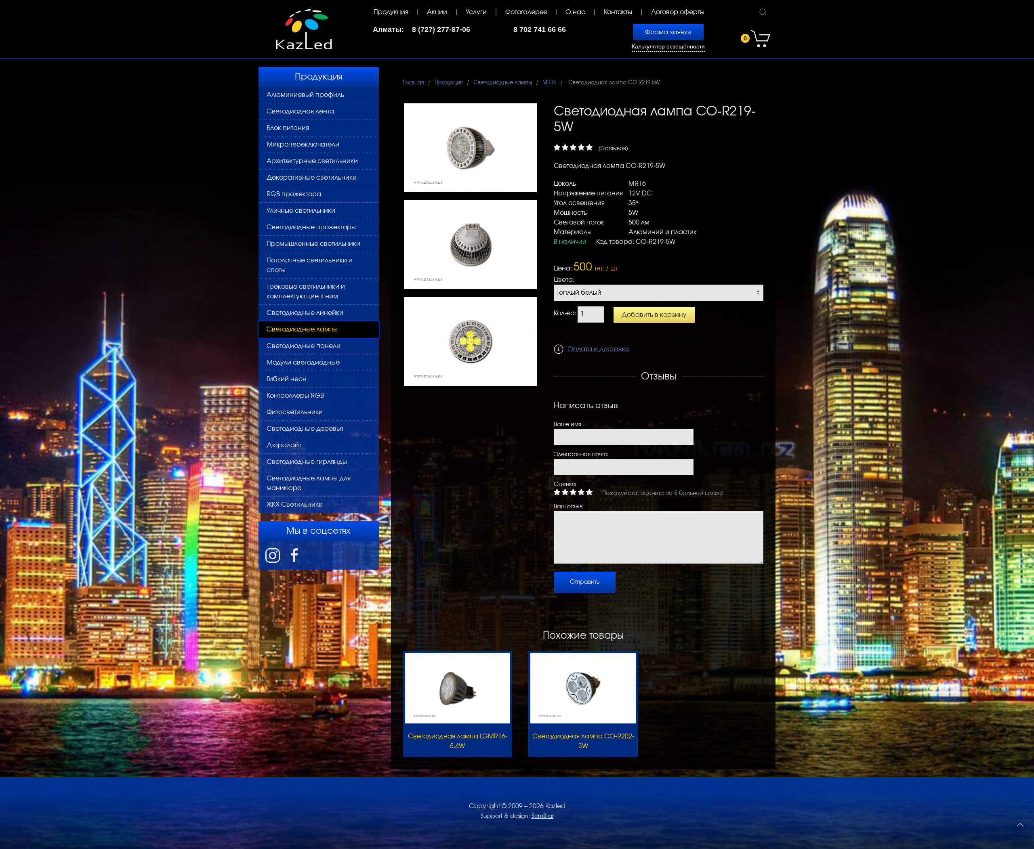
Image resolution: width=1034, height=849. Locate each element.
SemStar (543, 816)
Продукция (391, 12)
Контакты (618, 12)
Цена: (563, 268)
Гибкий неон (287, 379)
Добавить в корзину (654, 315)
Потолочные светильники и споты (310, 265)
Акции (437, 12)
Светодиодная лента (300, 111)
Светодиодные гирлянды (307, 462)
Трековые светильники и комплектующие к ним (306, 291)
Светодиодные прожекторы (311, 227)
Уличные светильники (301, 211)
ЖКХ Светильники (295, 504)
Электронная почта (581, 454)
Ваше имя (567, 425)
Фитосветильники (295, 412)
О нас (575, 12)
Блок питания (288, 128)
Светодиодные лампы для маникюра (309, 483)
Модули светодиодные (303, 362)
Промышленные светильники (313, 244)
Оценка (565, 484)
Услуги (476, 12)
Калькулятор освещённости (668, 47)
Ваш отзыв (568, 506)
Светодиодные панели (303, 346)
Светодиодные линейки (305, 313)
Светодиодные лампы (302, 329)
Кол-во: (565, 313)
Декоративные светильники (312, 177)
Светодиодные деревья (305, 429)
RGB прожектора (294, 194)
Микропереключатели (303, 144)
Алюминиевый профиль (305, 95)
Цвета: (564, 280)
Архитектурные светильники (312, 161)
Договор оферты (677, 12)
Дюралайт (284, 445)
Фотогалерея (526, 12)
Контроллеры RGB (295, 395)
